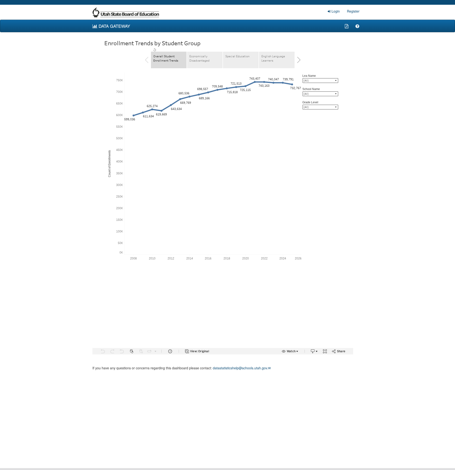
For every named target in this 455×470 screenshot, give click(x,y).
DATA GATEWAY (113, 26)
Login (336, 11)
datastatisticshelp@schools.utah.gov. (242, 368)
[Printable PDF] (346, 26)
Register (353, 11)
